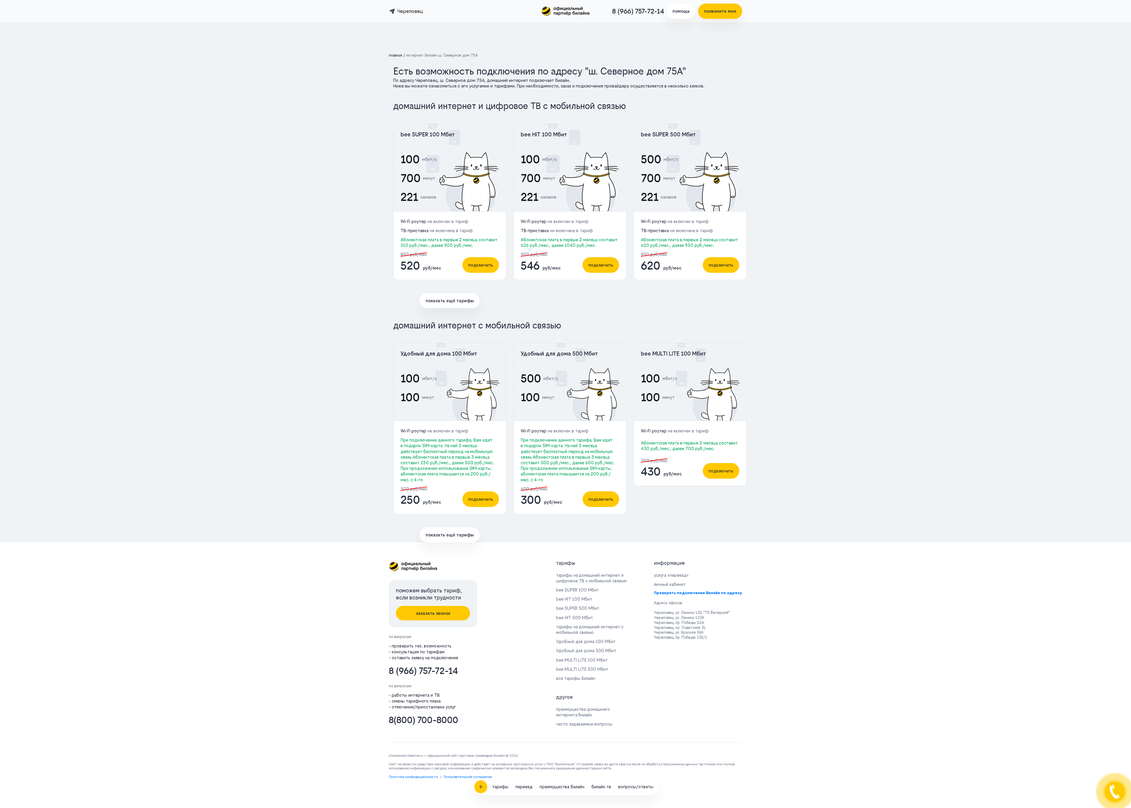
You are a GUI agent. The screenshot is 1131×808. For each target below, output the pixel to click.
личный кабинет (670, 584)
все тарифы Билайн (575, 678)
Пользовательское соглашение (468, 777)
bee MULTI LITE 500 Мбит (582, 669)
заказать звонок (433, 613)
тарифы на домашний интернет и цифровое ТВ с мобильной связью (591, 578)
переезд (524, 786)
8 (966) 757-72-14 (638, 11)
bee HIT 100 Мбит (544, 134)
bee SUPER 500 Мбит (668, 134)
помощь (681, 11)
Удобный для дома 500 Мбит (559, 354)
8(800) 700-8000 (423, 720)
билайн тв (601, 786)
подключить (480, 264)
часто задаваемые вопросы (584, 723)
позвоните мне (720, 11)
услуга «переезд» (671, 575)
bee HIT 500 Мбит (574, 617)
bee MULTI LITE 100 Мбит (673, 354)
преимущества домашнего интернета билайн (583, 712)
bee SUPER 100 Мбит (428, 134)
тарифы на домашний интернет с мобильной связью (590, 629)
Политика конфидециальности (413, 777)
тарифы (500, 786)
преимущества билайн (562, 786)
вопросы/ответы (635, 786)
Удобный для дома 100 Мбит (439, 354)
